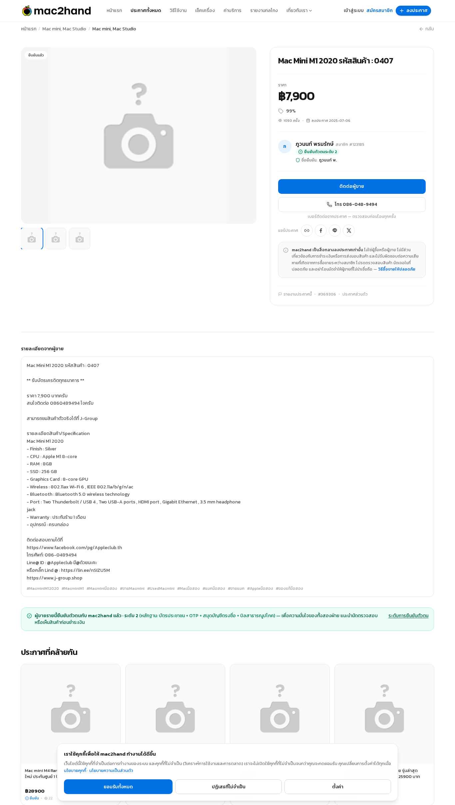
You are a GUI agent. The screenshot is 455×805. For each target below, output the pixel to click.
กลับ (429, 29)
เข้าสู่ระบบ (354, 10)
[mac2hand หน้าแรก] (56, 10)
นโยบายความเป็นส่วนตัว (111, 770)
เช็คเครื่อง (205, 10)
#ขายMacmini (132, 588)
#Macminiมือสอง (102, 588)
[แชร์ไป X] (349, 231)
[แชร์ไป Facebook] (321, 231)
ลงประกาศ (417, 10)
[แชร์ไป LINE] (335, 231)
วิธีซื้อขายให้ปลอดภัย (396, 269)
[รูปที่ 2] (55, 238)
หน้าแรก (114, 10)
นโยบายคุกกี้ (75, 770)
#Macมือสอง (188, 588)
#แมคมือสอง (214, 588)
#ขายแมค (236, 588)
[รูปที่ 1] (31, 238)
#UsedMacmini (161, 588)
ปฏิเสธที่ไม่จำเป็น (228, 786)
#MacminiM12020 (43, 588)
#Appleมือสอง (260, 588)
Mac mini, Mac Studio (64, 29)
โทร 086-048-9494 (356, 204)
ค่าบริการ (232, 10)
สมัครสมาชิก (379, 10)
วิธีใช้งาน (178, 10)
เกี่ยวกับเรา (296, 10)
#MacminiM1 (73, 588)
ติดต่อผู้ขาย (351, 186)
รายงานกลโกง (264, 10)
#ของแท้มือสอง (289, 588)
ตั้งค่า (337, 786)
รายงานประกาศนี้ (297, 294)
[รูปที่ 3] (79, 238)
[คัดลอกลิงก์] (307, 231)
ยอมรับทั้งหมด (118, 786)
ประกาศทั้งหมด (146, 10)
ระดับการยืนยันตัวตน (408, 616)
